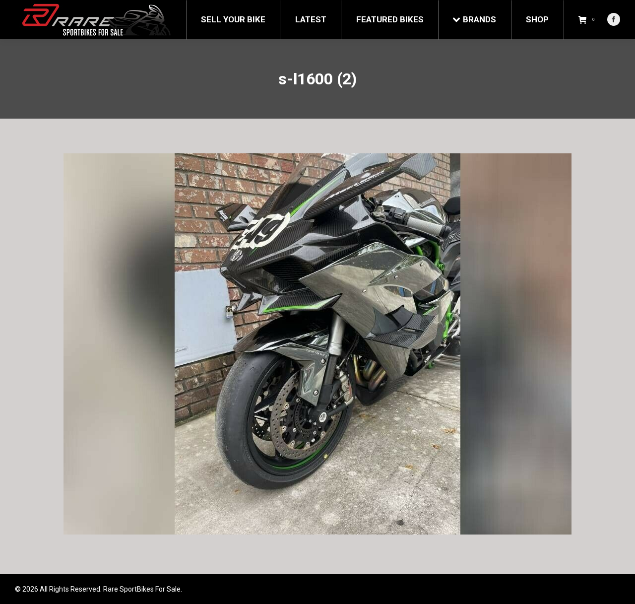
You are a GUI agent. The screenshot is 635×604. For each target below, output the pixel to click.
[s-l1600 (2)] (318, 344)
